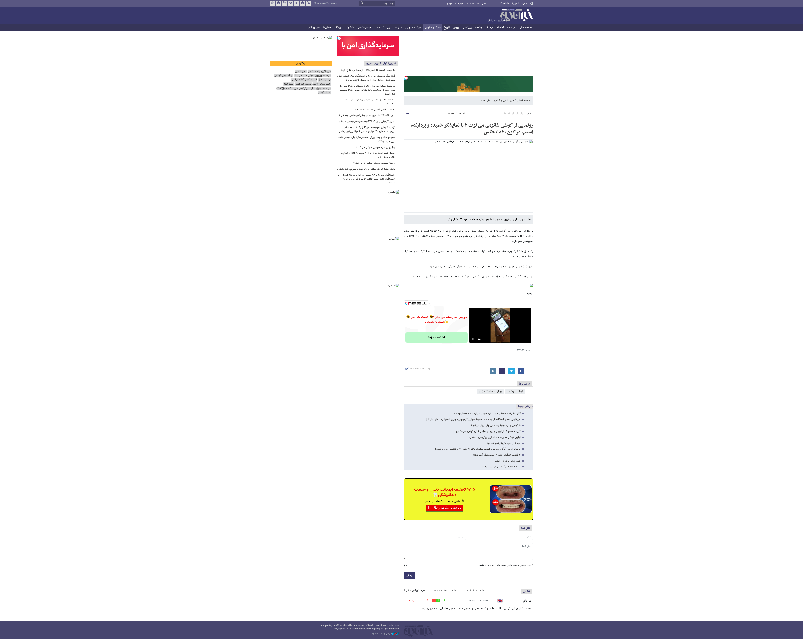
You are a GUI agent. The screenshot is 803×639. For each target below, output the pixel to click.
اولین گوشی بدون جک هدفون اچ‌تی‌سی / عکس (495, 437)
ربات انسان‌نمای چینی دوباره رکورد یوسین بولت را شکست (369, 102)
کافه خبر (379, 27)
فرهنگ (489, 27)
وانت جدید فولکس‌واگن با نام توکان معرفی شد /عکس (366, 169)
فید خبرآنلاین (308, 3)
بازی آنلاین (300, 71)
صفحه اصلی (525, 27)
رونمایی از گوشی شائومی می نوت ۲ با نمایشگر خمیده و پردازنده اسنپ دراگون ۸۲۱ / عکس (472, 129)
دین (389, 27)
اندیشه (398, 27)
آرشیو (449, 3)
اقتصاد (500, 27)
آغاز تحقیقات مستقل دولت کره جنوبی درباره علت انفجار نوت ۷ (487, 414)
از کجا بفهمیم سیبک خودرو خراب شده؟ (374, 163)
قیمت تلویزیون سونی (319, 76)
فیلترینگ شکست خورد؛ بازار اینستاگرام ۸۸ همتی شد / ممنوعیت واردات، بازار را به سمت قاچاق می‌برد (366, 78)
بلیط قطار (288, 84)
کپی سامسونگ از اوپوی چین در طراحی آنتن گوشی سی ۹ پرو (488, 431)
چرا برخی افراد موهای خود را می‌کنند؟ (375, 147)
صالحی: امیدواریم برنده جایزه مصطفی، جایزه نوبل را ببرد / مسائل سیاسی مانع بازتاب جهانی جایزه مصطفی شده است (367, 90)
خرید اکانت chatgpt (287, 88)
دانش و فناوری (433, 27)
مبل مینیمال (300, 76)
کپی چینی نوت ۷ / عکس (507, 461)
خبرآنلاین (510, 15)
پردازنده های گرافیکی (490, 391)
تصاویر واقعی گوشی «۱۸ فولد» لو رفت (375, 110)
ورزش (456, 27)
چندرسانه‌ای (364, 27)
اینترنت (485, 101)
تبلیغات (459, 3)
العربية (515, 3)
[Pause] (473, 339)
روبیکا (272, 3)
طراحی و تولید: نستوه (382, 633)
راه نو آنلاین (314, 71)
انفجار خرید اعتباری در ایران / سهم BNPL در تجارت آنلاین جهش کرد (368, 155)
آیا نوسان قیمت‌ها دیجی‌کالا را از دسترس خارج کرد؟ (368, 70)
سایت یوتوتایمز (307, 88)
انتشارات (349, 27)
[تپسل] (406, 78)
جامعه (478, 27)
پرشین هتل (324, 80)
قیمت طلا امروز (302, 84)
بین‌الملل (467, 27)
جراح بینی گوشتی (283, 76)
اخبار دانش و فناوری (504, 101)
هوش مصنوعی (413, 27)
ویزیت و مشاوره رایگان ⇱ (444, 508)
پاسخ (411, 600)
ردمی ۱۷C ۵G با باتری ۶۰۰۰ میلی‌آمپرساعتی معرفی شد (366, 116)
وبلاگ (338, 27)
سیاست (511, 27)
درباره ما (470, 3)
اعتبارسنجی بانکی (321, 84)
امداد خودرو (324, 93)
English (504, 3)
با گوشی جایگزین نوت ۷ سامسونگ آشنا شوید (497, 455)
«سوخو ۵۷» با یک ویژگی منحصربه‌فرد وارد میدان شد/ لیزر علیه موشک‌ (366, 139)
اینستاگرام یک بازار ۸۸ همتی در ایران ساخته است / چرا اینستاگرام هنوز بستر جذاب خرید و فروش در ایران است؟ (366, 179)
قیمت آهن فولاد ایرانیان (304, 80)
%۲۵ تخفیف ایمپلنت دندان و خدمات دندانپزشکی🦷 (444, 492)
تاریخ (447, 27)
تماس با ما (482, 3)
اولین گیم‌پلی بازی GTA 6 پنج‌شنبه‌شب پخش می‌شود (366, 121)
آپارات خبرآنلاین (284, 3)
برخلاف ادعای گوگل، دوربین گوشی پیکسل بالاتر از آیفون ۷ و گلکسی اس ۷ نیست (478, 449)
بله (278, 3)
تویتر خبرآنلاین (290, 3)
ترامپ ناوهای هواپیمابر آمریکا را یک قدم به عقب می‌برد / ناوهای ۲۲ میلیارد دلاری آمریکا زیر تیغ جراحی (367, 129)
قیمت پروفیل (323, 88)
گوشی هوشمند (515, 391)
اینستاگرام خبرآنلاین (296, 3)
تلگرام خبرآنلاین (302, 3)
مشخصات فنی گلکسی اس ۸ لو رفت (501, 467)
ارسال (409, 576)
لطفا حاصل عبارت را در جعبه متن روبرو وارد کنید (506, 565)
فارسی (525, 3)
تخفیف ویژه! (436, 337)
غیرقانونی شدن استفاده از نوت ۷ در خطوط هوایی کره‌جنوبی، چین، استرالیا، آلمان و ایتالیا (473, 419)
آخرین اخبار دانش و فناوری (381, 63)
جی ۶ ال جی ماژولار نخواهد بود (504, 443)
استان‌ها (327, 27)
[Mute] (479, 339)
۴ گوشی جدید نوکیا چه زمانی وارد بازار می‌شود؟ (496, 425)
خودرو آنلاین (313, 27)
